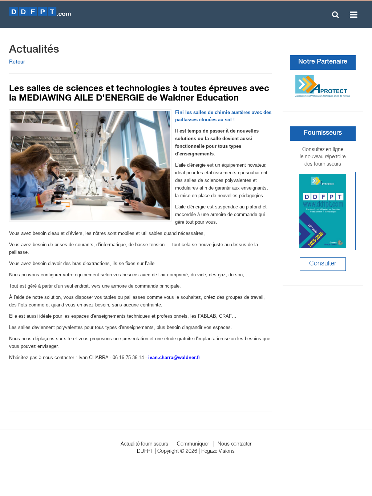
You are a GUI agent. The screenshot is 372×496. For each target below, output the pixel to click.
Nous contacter (234, 444)
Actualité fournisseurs (144, 444)
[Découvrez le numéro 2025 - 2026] (323, 211)
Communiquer (193, 444)
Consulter (322, 264)
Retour (17, 62)
